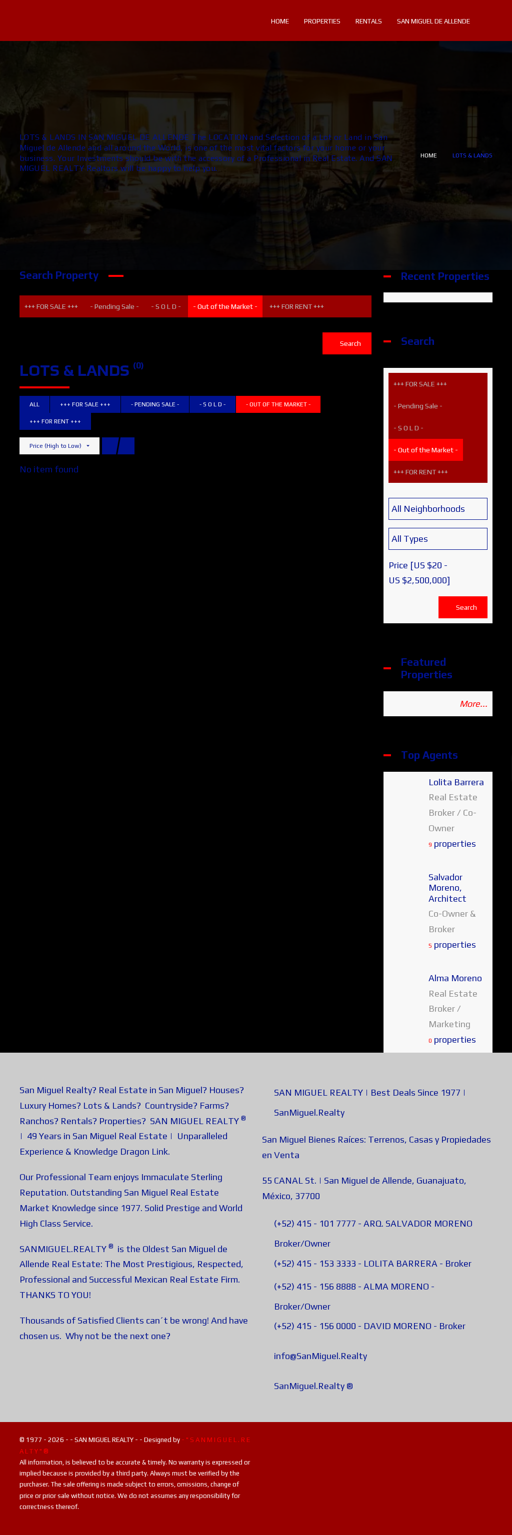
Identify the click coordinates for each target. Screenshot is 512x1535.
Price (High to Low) (56, 445)
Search (349, 343)
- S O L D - (166, 306)
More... (474, 703)
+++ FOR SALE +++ (51, 306)
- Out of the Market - (225, 306)
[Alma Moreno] (406, 993)
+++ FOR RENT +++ (297, 306)
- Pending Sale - (114, 306)
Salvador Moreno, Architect (447, 888)
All (35, 404)
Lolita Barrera (456, 782)
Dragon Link (144, 1151)
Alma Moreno (455, 978)
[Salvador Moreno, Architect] (406, 892)
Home (428, 155)
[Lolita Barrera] (406, 797)
